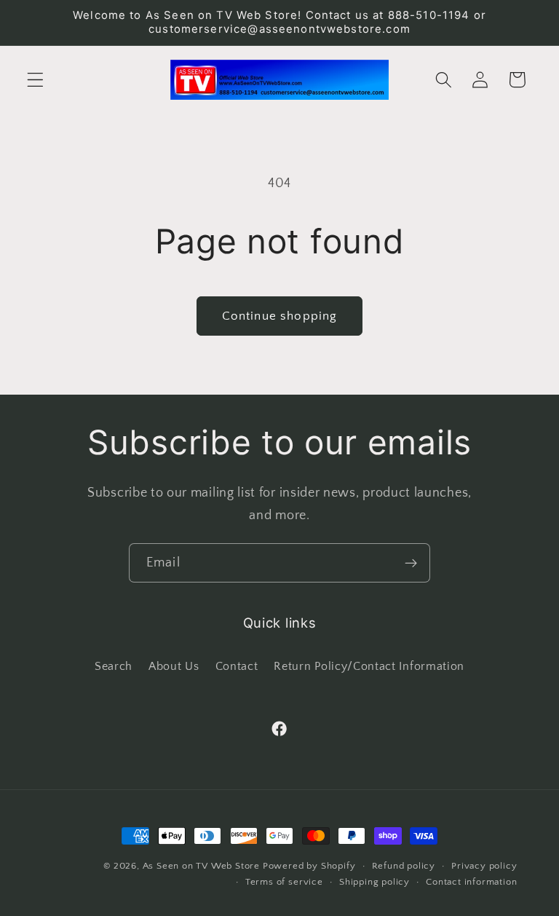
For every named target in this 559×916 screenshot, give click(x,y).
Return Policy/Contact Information (369, 666)
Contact (236, 666)
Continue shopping (280, 316)
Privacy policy (484, 866)
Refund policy (403, 866)
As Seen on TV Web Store (202, 866)
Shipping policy (374, 882)
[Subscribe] (410, 563)
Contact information (471, 882)
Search (113, 666)
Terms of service (284, 882)
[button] (35, 79)
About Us (173, 666)
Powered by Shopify (309, 866)
